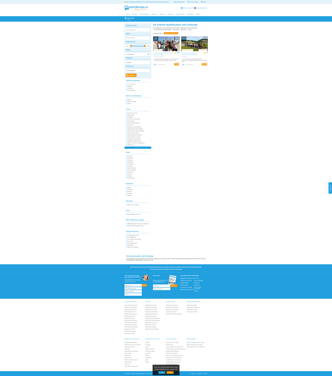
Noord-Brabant (132, 168)
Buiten (129, 103)
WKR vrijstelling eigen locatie (135, 225)
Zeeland (130, 176)
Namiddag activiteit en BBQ (135, 129)
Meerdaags (130, 245)
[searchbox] (137, 38)
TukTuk (147, 361)
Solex (146, 359)
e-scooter (147, 353)
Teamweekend (131, 90)
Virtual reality (128, 361)
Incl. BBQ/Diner (132, 237)
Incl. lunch (130, 241)
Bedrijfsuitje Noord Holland (152, 320)
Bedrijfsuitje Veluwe (171, 311)
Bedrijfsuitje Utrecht (129, 311)
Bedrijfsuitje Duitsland (193, 307)
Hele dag (130, 88)
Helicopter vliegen (150, 351)
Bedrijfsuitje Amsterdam (130, 305)
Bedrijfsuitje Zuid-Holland (152, 329)
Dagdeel (130, 86)
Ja (162, 372)
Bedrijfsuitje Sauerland (172, 309)
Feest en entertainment (134, 123)
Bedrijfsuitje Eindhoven (130, 322)
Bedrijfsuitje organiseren (186, 278)
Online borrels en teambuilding (136, 131)
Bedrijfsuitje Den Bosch (130, 320)
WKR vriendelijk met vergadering (196, 346)
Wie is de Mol (128, 357)
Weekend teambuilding (130, 342)
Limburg (130, 166)
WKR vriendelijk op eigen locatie (195, 342)
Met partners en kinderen (134, 127)
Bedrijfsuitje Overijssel (151, 322)
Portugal (130, 193)
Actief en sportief (132, 113)
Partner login (194, 2)
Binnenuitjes (127, 353)
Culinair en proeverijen (134, 119)
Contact (205, 373)
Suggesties (330, 188)
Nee (170, 372)
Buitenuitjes (127, 355)
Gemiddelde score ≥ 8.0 (134, 214)
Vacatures (196, 285)
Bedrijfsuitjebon (184, 282)
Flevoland (130, 158)
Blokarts (147, 342)
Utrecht (130, 174)
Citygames (130, 117)
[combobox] (138, 38)
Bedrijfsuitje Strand (129, 346)
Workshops (131, 145)
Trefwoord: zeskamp (170, 33)
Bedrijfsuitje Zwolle (129, 333)
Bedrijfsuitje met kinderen (131, 351)
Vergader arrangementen (134, 139)
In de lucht (130, 125)
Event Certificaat (198, 280)
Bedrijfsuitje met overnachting (132, 344)
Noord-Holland (132, 170)
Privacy (193, 373)
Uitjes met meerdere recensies (174, 355)
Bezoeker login (180, 2)
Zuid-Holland (131, 178)
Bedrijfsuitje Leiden (129, 329)
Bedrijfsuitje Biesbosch (172, 307)
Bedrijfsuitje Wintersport (130, 359)
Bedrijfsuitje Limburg (150, 316)
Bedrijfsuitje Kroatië (192, 309)
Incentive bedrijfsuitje (171, 353)
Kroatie (130, 191)
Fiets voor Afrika (149, 349)
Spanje (129, 195)
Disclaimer (197, 282)
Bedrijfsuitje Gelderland (151, 311)
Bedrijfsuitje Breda (129, 318)
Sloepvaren (148, 357)
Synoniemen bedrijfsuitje (131, 366)
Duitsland (130, 189)
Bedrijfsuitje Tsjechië (192, 311)
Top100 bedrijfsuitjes (171, 364)
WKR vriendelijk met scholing (195, 344)
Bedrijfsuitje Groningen (130, 324)
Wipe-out (126, 364)
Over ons (196, 278)
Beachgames (131, 115)
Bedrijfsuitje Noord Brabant (152, 318)
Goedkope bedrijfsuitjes (172, 351)
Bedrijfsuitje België (192, 305)
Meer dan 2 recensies (133, 204)
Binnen (129, 99)
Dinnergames (131, 121)
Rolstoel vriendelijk (133, 247)
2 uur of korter (131, 84)
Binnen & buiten (132, 101)
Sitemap (196, 291)
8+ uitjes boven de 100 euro (173, 359)
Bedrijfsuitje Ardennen (172, 305)
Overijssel (130, 172)
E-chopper (148, 344)
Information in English (186, 287)
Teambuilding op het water (135, 135)
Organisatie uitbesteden (186, 289)
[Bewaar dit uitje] (155, 38)
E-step (147, 346)
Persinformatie (184, 285)
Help (204, 2)
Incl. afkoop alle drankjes (134, 239)
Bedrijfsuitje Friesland (151, 309)
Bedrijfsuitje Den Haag (130, 309)
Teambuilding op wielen (134, 137)
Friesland (130, 160)
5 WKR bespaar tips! (186, 280)
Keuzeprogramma (132, 243)
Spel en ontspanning (133, 133)
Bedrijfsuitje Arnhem (129, 316)
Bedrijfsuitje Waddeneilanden (174, 313)
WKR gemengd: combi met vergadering (138, 223)
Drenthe (130, 156)
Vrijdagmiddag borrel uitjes (173, 361)
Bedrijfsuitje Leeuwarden (131, 326)
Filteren (132, 75)
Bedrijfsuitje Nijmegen (130, 331)
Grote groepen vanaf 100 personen (175, 349)
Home (127, 14)
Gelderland (131, 162)
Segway (147, 355)
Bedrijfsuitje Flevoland (151, 307)
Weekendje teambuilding (134, 141)
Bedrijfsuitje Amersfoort (130, 313)
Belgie (129, 187)
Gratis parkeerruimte (133, 235)
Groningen (130, 164)
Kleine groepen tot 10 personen (174, 346)
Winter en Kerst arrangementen (136, 143)
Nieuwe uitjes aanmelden (197, 288)
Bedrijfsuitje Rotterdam (130, 307)
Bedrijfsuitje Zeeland (150, 326)
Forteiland (127, 349)
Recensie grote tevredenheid (174, 357)
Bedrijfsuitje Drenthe (150, 305)
